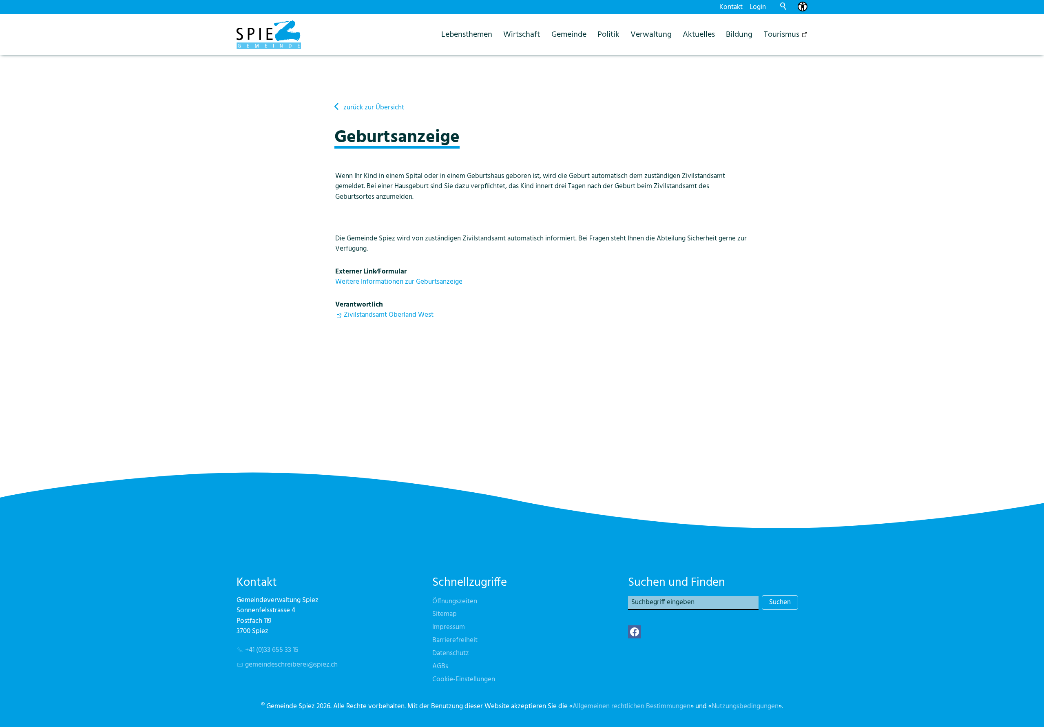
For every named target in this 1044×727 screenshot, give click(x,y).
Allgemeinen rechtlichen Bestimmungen (631, 706)
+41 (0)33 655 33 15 (272, 650)
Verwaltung (651, 34)
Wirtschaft (521, 34)
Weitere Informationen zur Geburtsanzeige (398, 281)
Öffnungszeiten (454, 601)
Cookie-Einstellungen (463, 679)
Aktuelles (699, 34)
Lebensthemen (466, 34)
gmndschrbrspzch (291, 664)
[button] (634, 631)
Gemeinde (568, 34)
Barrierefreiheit (455, 640)
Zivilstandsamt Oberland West (389, 314)
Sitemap (444, 614)
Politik (608, 34)
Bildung (739, 34)
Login (758, 7)
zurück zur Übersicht (373, 107)
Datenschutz (450, 653)
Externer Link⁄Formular (371, 271)
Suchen (780, 602)
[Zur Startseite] (269, 34)
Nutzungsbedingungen (745, 706)
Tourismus (781, 34)
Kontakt (731, 7)
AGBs (440, 666)
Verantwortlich (359, 304)
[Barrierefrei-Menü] (802, 6)
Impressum (448, 627)
